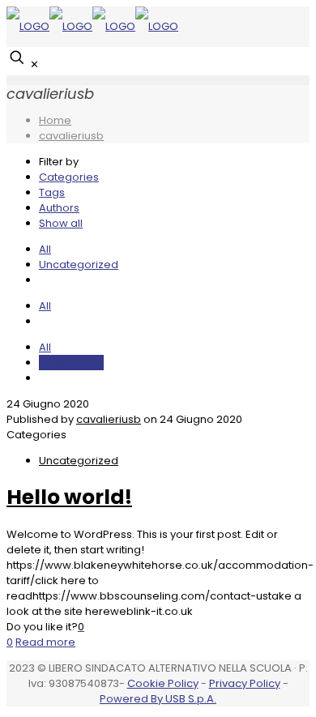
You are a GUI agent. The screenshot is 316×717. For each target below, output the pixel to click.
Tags (52, 192)
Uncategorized (78, 264)
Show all (61, 223)
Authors (59, 208)
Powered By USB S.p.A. (158, 698)
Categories (69, 177)
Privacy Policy (244, 683)
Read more (45, 642)
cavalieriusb (71, 135)
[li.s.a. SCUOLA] (92, 26)
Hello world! (69, 497)
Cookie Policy (163, 683)
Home (55, 120)
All (45, 249)
